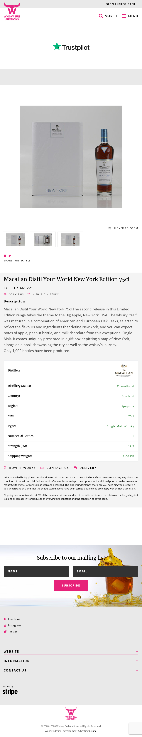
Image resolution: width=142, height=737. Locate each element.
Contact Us (57, 468)
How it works (22, 468)
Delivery (87, 468)
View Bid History (45, 294)
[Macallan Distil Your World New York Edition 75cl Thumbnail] (15, 239)
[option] (15, 239)
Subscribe (71, 585)
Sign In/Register (120, 4)
